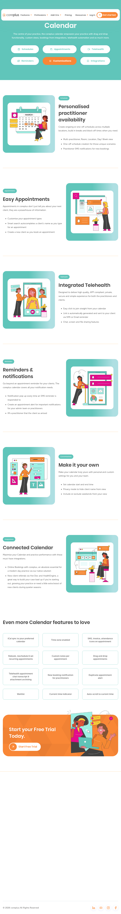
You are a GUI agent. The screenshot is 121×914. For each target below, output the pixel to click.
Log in (92, 15)
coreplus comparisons (83, 790)
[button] (26, 15)
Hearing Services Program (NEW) (107, 805)
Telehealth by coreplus (106, 790)
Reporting (104, 863)
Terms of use (83, 863)
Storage (103, 875)
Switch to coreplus (86, 797)
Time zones (104, 853)
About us (81, 847)
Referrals (103, 837)
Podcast (81, 807)
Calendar (103, 821)
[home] (11, 15)
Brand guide (82, 852)
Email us (58, 795)
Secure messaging (108, 881)
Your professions (85, 802)
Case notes (104, 832)
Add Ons (103, 893)
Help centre (82, 817)
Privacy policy (83, 868)
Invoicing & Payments (104, 869)
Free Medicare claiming (106, 798)
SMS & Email (105, 827)
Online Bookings (107, 811)
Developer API (83, 858)
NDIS (101, 858)
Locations (104, 847)
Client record (105, 816)
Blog (79, 812)
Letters (102, 842)
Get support (83, 823)
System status (84, 828)
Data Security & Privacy (84, 834)
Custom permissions (105, 887)
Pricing (68, 15)
